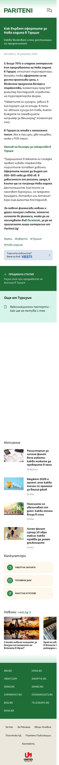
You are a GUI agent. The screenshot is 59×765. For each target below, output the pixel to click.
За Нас (9, 727)
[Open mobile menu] (49, 10)
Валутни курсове (25, 593)
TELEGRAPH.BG (40, 702)
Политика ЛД (13, 735)
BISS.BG (8, 702)
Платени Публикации (38, 735)
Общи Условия (42, 727)
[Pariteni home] (18, 10)
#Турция (35, 239)
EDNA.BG (37, 670)
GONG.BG (9, 686)
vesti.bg (23, 612)
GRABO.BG (37, 686)
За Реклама (23, 727)
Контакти (28, 743)
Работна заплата (25, 567)
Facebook (33, 220)
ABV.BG (8, 670)
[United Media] (28, 757)
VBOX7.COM (10, 678)
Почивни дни (23, 580)
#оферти (21, 239)
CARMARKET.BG (13, 694)
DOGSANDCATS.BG (42, 694)
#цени (8, 239)
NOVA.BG (9, 710)
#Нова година (13, 245)
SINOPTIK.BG (39, 678)
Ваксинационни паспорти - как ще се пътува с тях (30, 309)
